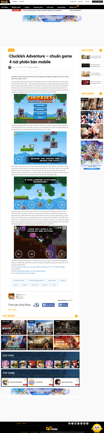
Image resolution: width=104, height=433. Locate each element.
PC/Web (31, 321)
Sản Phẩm (21, 1)
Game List (72, 7)
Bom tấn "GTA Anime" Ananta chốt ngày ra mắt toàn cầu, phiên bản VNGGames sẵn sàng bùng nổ (41, 334)
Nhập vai (23, 294)
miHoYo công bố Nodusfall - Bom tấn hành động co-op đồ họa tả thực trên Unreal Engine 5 (63, 10)
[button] (78, 366)
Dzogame (21, 296)
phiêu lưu (62, 280)
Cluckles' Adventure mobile (36, 280)
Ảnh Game (88, 93)
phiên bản (44, 284)
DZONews (15, 1)
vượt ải (54, 284)
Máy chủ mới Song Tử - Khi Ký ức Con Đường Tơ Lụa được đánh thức (41, 349)
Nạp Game (80, 1)
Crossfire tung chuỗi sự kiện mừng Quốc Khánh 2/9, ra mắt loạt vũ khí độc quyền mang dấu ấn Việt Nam (67, 349)
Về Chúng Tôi (73, 1)
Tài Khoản (87, 1)
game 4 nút (34, 284)
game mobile (52, 280)
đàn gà (25, 284)
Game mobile (6, 321)
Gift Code (50, 7)
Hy (13, 67)
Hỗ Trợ (24, 423)
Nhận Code (95, 56)
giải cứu (16, 284)
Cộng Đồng (61, 7)
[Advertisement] (52, 35)
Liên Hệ (18, 423)
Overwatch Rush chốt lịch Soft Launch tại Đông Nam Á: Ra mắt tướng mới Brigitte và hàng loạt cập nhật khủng (14, 349)
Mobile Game (16, 7)
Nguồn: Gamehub (33, 67)
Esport (27, 7)
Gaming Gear (38, 7)
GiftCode (87, 50)
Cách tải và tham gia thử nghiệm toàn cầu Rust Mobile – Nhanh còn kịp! (14, 334)
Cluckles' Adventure (19, 280)
